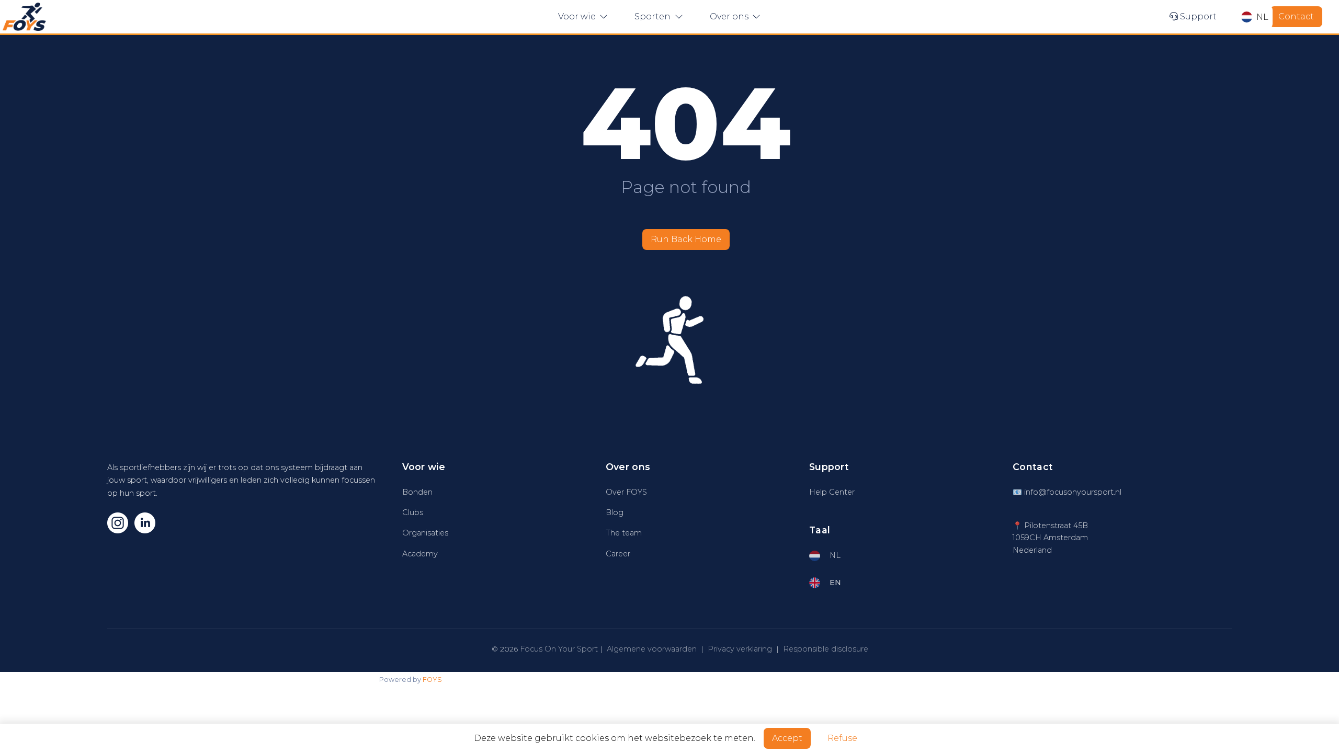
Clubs (412, 512)
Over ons (730, 16)
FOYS (432, 679)
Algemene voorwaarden (652, 649)
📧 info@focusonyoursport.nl (1067, 492)
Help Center (832, 492)
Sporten (653, 16)
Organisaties (425, 533)
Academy (420, 553)
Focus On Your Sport (559, 649)
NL (1262, 17)
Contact (1296, 16)
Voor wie (578, 16)
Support (1197, 16)
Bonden (417, 492)
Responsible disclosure (825, 649)
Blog (614, 512)
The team (624, 533)
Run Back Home (686, 239)
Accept (787, 738)
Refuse (842, 738)
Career (618, 553)
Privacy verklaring (740, 649)
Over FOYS (626, 492)
